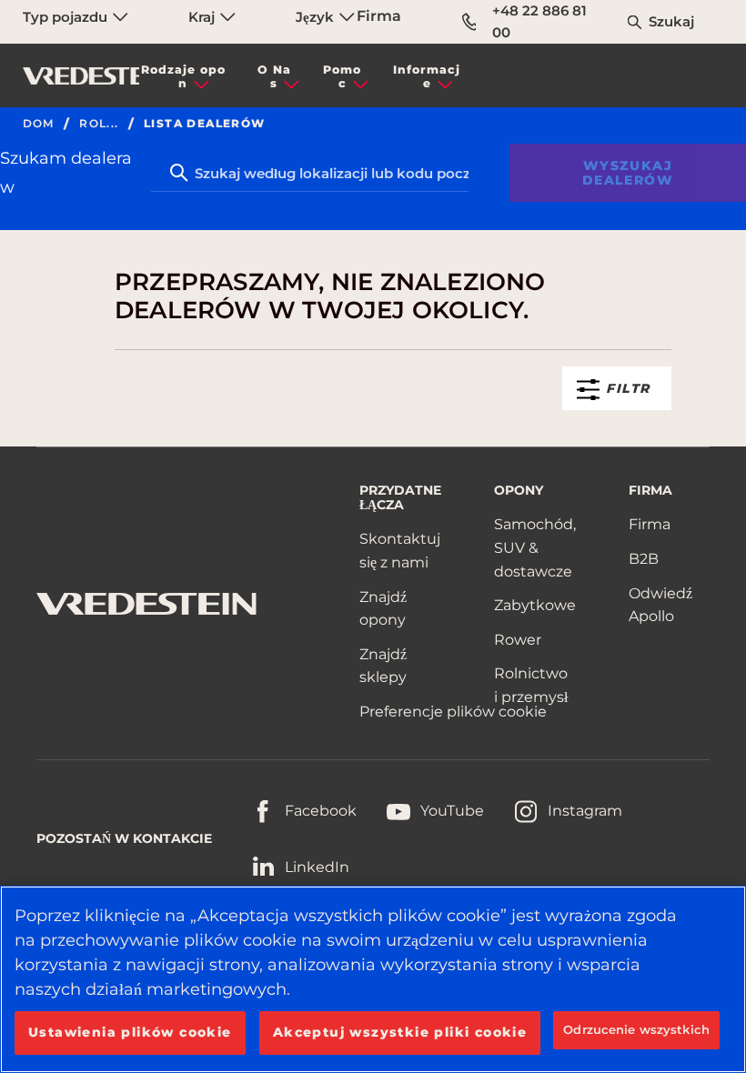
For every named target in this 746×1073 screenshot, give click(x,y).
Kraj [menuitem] (203, 16)
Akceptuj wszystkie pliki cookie (400, 1032)
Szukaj (671, 21)
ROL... (98, 123)
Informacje (426, 76)
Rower (517, 639)
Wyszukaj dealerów (627, 172)
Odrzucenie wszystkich (636, 1029)
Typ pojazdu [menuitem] (67, 16)
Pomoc (342, 76)
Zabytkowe (535, 605)
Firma (379, 16)
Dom (39, 123)
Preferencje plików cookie (453, 711)
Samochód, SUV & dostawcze (535, 547)
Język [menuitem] (317, 16)
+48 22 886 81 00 (539, 21)
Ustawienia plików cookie (130, 1032)
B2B (644, 558)
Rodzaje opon (183, 76)
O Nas (274, 76)
